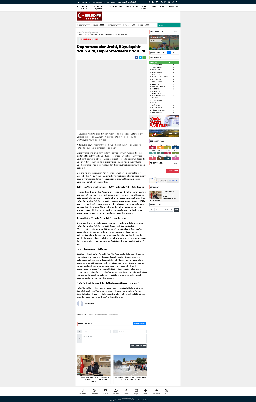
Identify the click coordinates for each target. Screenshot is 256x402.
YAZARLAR (163, 6)
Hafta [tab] (173, 53)
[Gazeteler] (169, 2)
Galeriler (105, 394)
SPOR (121, 6)
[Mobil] (149, 2)
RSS (166, 394)
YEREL (154, 6)
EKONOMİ (113, 6)
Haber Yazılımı (143, 400)
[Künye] (173, 2)
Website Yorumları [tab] (139, 323)
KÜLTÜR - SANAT (144, 7)
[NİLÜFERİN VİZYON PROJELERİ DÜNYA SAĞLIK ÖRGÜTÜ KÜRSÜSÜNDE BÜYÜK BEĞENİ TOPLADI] (156, 195)
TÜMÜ (175, 32)
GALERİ (171, 6)
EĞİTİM (128, 6)
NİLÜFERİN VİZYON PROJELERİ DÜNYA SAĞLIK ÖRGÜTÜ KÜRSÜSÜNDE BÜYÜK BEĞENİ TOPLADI (163, 196)
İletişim (136, 394)
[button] (177, 6)
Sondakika (94, 394)
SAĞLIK (135, 6)
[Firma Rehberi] (162, 2)
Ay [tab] (177, 53)
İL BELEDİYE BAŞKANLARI (98, 7)
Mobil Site (83, 394)
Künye (146, 394)
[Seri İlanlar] (165, 2)
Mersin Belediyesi (101, 315)
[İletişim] (157, 2)
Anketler (126, 394)
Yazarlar (116, 394)
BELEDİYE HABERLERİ (84, 7)
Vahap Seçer (113, 315)
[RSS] (177, 2)
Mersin (90, 315)
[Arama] (153, 2)
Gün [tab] (168, 53)
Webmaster (156, 394)
